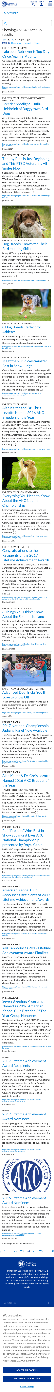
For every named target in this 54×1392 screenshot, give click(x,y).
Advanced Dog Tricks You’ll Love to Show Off (23, 694)
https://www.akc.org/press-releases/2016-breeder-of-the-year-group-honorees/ (26, 1047)
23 (22, 1251)
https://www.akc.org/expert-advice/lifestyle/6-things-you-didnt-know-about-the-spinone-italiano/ (24, 644)
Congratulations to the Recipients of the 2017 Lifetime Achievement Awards (26, 555)
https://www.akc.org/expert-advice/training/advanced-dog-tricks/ (25, 712)
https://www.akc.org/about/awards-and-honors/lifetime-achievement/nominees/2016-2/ (21, 1234)
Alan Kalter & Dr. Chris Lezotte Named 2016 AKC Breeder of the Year (26, 780)
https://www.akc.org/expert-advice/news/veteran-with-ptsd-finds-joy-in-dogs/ (26, 196)
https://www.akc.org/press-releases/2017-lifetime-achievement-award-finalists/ (24, 987)
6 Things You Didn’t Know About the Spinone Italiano (23, 614)
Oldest (37, 42)
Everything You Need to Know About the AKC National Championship (26, 500)
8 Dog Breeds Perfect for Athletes (21, 329)
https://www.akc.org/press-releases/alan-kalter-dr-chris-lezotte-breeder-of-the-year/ (24, 816)
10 (4, 39)
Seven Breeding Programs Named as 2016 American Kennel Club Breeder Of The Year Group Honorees (24, 1008)
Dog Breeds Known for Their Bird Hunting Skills (24, 246)
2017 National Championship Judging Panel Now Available (25, 728)
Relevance (16, 42)
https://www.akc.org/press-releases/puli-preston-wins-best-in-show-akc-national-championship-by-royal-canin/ (26, 876)
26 (41, 1251)
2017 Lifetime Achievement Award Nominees (24, 1116)
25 (34, 1251)
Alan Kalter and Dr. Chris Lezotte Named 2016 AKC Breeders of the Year (23, 412)
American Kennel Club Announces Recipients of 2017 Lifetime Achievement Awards (26, 895)
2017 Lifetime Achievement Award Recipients (24, 1063)
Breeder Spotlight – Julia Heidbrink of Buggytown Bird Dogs (25, 109)
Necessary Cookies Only (27, 1378)
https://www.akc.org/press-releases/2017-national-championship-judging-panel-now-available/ (25, 761)
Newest (27, 42)
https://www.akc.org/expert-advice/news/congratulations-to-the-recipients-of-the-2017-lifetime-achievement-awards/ (24, 598)
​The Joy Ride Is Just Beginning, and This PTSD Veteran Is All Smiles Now (26, 163)
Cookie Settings (27, 1387)
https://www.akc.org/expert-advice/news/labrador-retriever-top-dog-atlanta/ (26, 87)
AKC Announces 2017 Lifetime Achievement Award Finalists (26, 950)
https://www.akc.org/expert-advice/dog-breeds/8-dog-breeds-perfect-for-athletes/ (26, 347)
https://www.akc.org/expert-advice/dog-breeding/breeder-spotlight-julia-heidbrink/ (26, 144)
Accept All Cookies (27, 1370)
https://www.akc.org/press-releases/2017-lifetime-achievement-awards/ (24, 934)
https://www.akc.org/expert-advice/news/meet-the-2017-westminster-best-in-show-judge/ (22, 394)
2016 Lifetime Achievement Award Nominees (24, 1200)
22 (15, 1251)
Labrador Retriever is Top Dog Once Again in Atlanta (25, 53)
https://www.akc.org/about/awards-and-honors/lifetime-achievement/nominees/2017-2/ (21, 1150)
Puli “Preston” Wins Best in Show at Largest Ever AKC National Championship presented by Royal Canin (23, 837)
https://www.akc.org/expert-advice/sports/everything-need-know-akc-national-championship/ (25, 536)
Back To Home (11, 13)
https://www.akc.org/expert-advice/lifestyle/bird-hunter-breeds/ (24, 280)
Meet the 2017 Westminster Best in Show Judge (24, 363)
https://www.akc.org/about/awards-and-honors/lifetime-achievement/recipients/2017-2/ (21, 1100)
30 (12, 39)
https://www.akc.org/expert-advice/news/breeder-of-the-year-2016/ (26, 449)
